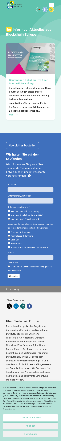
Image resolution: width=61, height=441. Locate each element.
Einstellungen (30, 433)
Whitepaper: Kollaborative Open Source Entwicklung (28, 81)
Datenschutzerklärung (38, 398)
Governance (16, 243)
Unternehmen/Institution (19, 195)
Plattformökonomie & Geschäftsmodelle (29, 247)
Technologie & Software (22, 235)
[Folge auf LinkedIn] (45, 9)
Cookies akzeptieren (30, 417)
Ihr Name (12, 184)
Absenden (13, 276)
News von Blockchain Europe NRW (27, 215)
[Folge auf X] (51, 9)
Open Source (17, 239)
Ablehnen (30, 425)
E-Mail (11, 252)
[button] (9, 306)
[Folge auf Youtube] (38, 9)
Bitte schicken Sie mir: (18, 206)
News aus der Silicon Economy (25, 211)
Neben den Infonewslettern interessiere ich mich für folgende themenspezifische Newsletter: (30, 225)
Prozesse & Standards (21, 232)
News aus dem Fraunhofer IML (25, 218)
